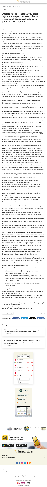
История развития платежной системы (31, 473)
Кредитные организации (29, 467)
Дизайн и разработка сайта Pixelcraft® (23, 480)
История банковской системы (30, 471)
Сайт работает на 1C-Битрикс (23, 485)
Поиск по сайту (5, 467)
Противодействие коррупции (7, 473)
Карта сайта (4, 469)
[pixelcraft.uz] (23, 482)
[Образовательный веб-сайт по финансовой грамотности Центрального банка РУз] (23, 402)
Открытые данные (5, 471)
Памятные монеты (27, 469)
